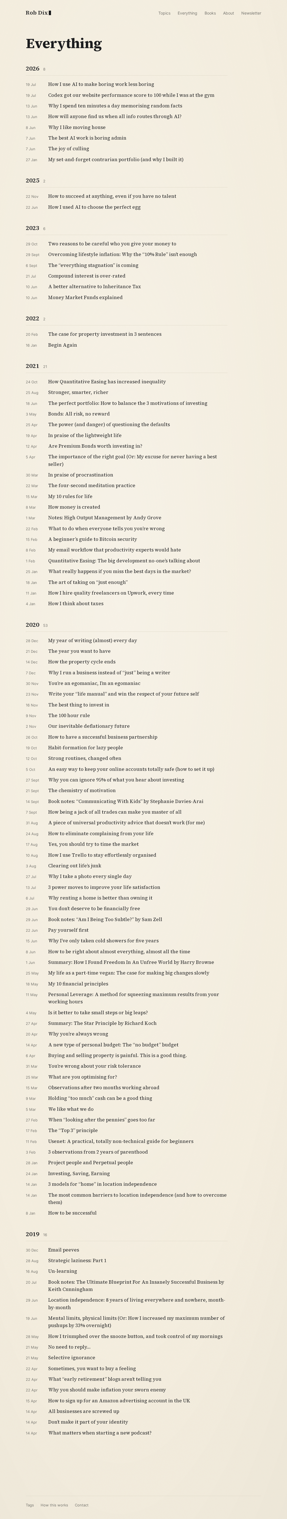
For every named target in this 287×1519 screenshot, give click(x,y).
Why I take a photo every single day (90, 876)
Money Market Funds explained (85, 297)
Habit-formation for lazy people (85, 747)
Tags (30, 1505)
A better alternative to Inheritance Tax (94, 286)
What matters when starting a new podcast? (100, 1432)
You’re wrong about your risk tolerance (94, 1066)
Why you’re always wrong (78, 1033)
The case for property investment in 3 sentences (104, 334)
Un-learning (62, 1271)
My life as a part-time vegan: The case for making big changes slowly (128, 972)
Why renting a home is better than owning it (100, 898)
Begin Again (62, 345)
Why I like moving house (77, 127)
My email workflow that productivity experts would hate (114, 549)
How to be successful (72, 1213)
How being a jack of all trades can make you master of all (115, 812)
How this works (54, 1505)
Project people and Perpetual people (90, 1162)
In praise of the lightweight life (85, 435)
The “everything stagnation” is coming (93, 265)
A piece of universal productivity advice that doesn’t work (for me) (126, 822)
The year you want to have (79, 651)
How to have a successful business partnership (102, 737)
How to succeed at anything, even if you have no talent (112, 196)
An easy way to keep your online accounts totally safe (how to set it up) (131, 769)
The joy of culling (68, 148)
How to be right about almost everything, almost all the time (119, 951)
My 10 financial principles (78, 983)
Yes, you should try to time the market (93, 844)
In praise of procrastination (80, 474)
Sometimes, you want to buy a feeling (92, 1368)
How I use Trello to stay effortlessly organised (102, 855)
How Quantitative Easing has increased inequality (107, 381)
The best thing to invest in (78, 704)
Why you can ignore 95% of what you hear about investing (116, 779)
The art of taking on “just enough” (88, 582)
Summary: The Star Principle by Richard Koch (102, 1023)
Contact (82, 1505)
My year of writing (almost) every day (92, 640)
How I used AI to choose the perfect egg (94, 207)
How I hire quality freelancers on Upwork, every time (111, 593)
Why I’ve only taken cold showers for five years (103, 940)
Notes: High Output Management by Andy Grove (104, 517)
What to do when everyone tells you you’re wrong (106, 528)
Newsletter (251, 13)
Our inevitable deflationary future (89, 726)
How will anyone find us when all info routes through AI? (115, 116)
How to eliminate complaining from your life (101, 833)
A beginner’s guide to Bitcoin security (92, 539)
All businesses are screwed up (83, 1411)
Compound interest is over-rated (87, 276)
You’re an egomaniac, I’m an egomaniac (94, 683)
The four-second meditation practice (91, 485)
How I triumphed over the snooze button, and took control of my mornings (135, 1336)
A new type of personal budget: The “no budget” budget (113, 1044)
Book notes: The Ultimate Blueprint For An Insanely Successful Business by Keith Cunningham (136, 1286)
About (228, 13)
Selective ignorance (71, 1357)
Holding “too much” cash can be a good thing (100, 1098)
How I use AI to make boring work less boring (101, 84)
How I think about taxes (75, 603)
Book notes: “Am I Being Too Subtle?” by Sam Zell (105, 919)
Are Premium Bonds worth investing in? (95, 446)
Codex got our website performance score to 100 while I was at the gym (131, 95)
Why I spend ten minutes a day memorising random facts (115, 105)
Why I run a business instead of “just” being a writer (109, 672)
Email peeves (63, 1249)
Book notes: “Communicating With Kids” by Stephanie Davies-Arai (125, 801)
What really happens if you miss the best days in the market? (119, 571)
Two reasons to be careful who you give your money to (112, 243)
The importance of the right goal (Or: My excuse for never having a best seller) (132, 460)
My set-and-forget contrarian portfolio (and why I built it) (116, 159)
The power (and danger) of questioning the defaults (109, 424)
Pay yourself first (68, 930)
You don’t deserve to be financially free (94, 908)
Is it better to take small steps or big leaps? (98, 1012)
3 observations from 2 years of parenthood (98, 1152)
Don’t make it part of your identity (88, 1422)
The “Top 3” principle (73, 1130)
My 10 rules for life (70, 496)
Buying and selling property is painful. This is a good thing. (117, 1055)
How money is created (74, 507)
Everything (187, 13)
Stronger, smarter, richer (78, 392)
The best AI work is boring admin (87, 138)
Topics (164, 13)
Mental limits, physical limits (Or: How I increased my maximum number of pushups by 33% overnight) (136, 1322)
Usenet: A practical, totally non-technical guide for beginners (120, 1141)
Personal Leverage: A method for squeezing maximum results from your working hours (133, 998)
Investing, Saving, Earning (79, 1173)
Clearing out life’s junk (74, 865)
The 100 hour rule (69, 715)
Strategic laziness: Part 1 (77, 1260)
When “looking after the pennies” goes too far (101, 1119)
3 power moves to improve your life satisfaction (104, 887)
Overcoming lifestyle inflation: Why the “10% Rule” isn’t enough (122, 254)
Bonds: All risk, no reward (79, 413)
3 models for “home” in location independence (102, 1184)
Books (210, 13)
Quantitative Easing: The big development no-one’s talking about (124, 560)
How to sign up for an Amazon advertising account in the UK (119, 1400)
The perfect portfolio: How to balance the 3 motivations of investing (127, 403)
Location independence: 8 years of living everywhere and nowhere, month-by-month (136, 1304)
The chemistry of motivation (82, 790)
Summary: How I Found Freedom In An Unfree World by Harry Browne (131, 962)
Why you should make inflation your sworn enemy (107, 1389)
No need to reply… (69, 1347)
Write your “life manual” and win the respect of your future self (123, 694)
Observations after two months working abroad (103, 1087)
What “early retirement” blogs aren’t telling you (104, 1379)
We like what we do (71, 1109)
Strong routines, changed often (84, 758)
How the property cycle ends (81, 661)
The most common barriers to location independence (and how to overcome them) (137, 1199)
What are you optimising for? (82, 1077)
